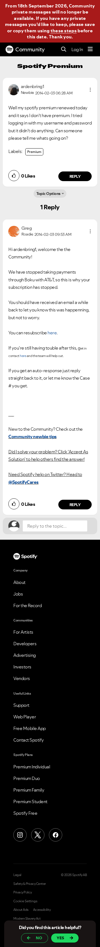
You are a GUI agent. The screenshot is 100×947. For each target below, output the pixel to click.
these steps (64, 31)
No (39, 938)
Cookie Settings (25, 901)
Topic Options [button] (48, 193)
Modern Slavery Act (27, 918)
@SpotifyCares (23, 482)
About (19, 582)
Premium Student (30, 801)
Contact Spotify (28, 740)
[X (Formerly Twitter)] (37, 835)
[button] (90, 90)
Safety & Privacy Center (29, 884)
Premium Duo (26, 778)
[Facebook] (55, 835)
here (52, 333)
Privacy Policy (22, 892)
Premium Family (28, 790)
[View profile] (13, 89)
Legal (17, 875)
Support (21, 705)
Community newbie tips (32, 436)
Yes (60, 938)
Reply (75, 176)
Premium (34, 151)
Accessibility (42, 910)
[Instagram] (20, 835)
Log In (77, 49)
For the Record (27, 605)
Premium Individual (31, 767)
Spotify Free (25, 813)
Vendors (21, 678)
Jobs (18, 594)
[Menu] (90, 49)
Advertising (24, 655)
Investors (22, 667)
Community (30, 49)
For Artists (23, 632)
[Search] (63, 49)
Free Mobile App (29, 728)
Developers (24, 644)
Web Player (24, 717)
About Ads (21, 910)
